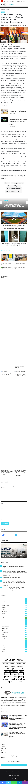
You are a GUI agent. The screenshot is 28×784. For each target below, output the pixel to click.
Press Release (5, 621)
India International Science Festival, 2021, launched (21, 262)
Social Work (4, 619)
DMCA (2, 750)
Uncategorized (5, 632)
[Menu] (1, 4)
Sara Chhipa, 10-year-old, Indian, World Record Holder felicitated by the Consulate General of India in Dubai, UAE (21, 473)
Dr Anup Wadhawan (18, 183)
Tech (3, 617)
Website (2, 513)
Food (3, 624)
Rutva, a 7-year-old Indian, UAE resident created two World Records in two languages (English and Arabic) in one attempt (13, 207)
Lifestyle (3, 601)
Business (4, 598)
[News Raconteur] (8, 4)
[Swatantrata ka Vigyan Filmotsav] (21, 316)
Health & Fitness (5, 605)
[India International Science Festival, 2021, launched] (21, 257)
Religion (3, 642)
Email (2, 508)
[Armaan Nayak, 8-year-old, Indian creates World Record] (7, 270)
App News (4, 640)
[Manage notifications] (25, 781)
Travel (3, 638)
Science (3, 613)
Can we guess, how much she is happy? (12, 577)
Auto (3, 634)
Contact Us (3, 748)
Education (4, 607)
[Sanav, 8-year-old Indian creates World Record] (7, 257)
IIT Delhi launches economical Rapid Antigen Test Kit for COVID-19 (7, 471)
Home (3, 9)
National (7, 9)
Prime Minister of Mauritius (14, 191)
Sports (3, 615)
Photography (4, 647)
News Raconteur (5, 25)
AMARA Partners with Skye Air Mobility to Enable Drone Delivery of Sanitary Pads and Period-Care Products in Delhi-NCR (13, 555)
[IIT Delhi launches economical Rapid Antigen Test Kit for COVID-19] (7, 420)
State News (4, 611)
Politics (3, 649)
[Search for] (26, 4)
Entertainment (5, 603)
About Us (3, 744)
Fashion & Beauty (5, 626)
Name (2, 503)
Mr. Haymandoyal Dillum (14, 188)
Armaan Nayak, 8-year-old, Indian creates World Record (7, 276)
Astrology (4, 651)
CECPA (7, 183)
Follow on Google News (6, 752)
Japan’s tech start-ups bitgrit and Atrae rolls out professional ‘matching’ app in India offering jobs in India (15, 573)
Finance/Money (5, 628)
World (3, 630)
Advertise (3, 746)
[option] (14, 203)
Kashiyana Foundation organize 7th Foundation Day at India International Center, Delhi (17, 111)
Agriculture (4, 636)
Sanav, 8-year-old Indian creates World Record (6, 262)
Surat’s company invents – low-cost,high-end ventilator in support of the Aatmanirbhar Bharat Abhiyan (14, 582)
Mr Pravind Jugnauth (14, 185)
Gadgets (3, 645)
